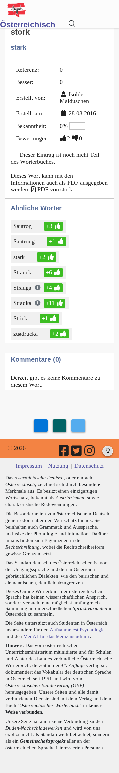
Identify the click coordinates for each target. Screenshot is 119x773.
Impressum (29, 465)
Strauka (22, 303)
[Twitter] (77, 453)
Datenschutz (89, 465)
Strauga (22, 287)
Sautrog (22, 226)
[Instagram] (90, 453)
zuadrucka (25, 333)
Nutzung (58, 465)
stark (19, 257)
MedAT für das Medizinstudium (56, 636)
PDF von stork (54, 189)
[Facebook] (64, 453)
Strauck (22, 272)
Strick (20, 318)
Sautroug (24, 241)
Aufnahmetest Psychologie (77, 629)
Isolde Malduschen (74, 98)
